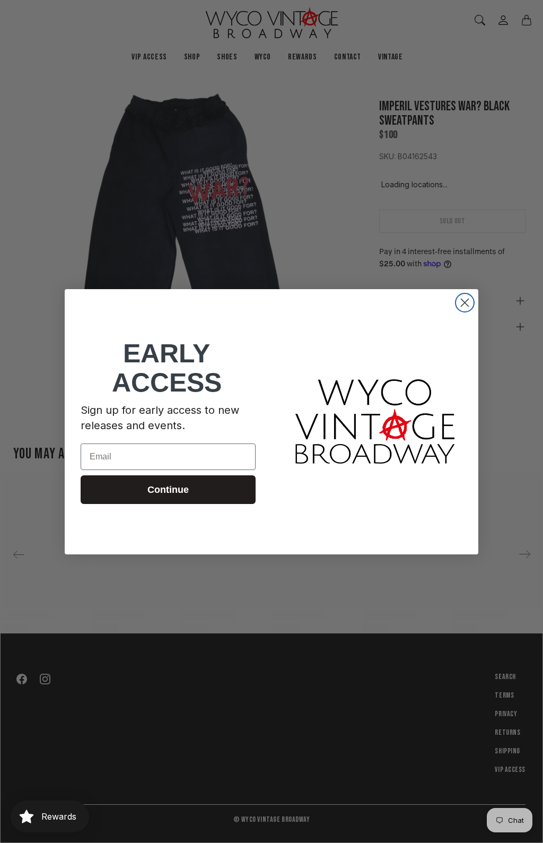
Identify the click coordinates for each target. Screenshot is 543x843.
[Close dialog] (465, 302)
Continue (168, 489)
